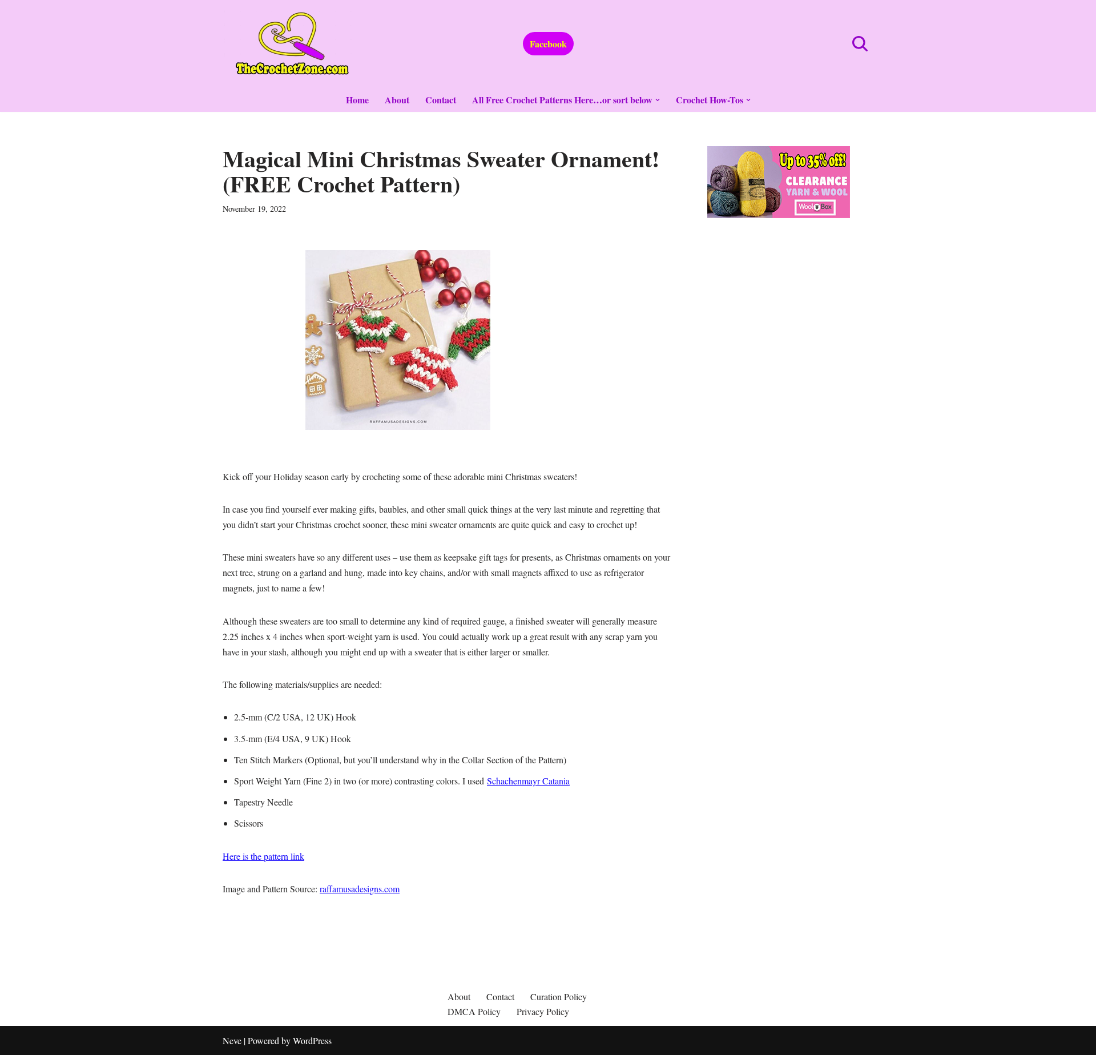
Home (357, 99)
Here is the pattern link (263, 856)
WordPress (312, 1040)
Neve (232, 1040)
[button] (657, 100)
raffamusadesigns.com (360, 889)
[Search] (860, 43)
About (397, 99)
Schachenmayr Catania (528, 781)
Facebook (548, 43)
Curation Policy (558, 996)
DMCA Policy (474, 1011)
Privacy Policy (543, 1011)
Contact (440, 99)
